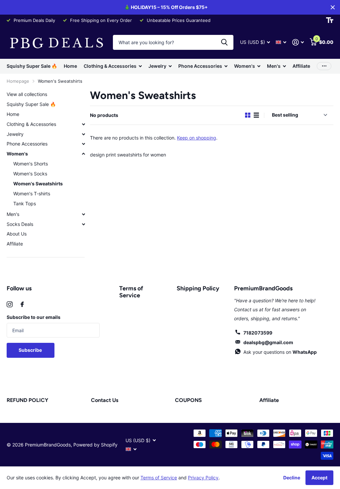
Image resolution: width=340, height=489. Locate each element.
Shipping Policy (198, 288)
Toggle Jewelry (83, 134)
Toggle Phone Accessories (83, 143)
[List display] (256, 115)
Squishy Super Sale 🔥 (32, 66)
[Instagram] (10, 304)
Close (332, 7)
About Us (17, 234)
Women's (17, 153)
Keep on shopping (196, 138)
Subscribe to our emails (33, 317)
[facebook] (22, 304)
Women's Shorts (30, 163)
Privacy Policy (203, 477)
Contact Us (104, 400)
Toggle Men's (83, 214)
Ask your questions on (280, 352)
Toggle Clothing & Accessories (83, 124)
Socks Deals (20, 224)
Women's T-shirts (31, 193)
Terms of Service (131, 292)
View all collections (27, 94)
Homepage (18, 81)
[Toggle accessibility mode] (329, 20)
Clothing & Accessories (31, 124)
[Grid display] (247, 115)
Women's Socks (30, 173)
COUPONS (188, 400)
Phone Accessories (27, 144)
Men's (13, 214)
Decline (291, 477)
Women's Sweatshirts (38, 183)
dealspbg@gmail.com (268, 342)
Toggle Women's (83, 153)
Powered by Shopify (95, 444)
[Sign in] (298, 42)
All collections (113, 66)
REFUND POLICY (27, 400)
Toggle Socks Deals (83, 224)
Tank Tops (24, 203)
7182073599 (257, 333)
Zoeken (224, 42)
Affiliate (301, 66)
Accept (319, 477)
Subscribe (31, 350)
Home (70, 66)
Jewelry (15, 134)
